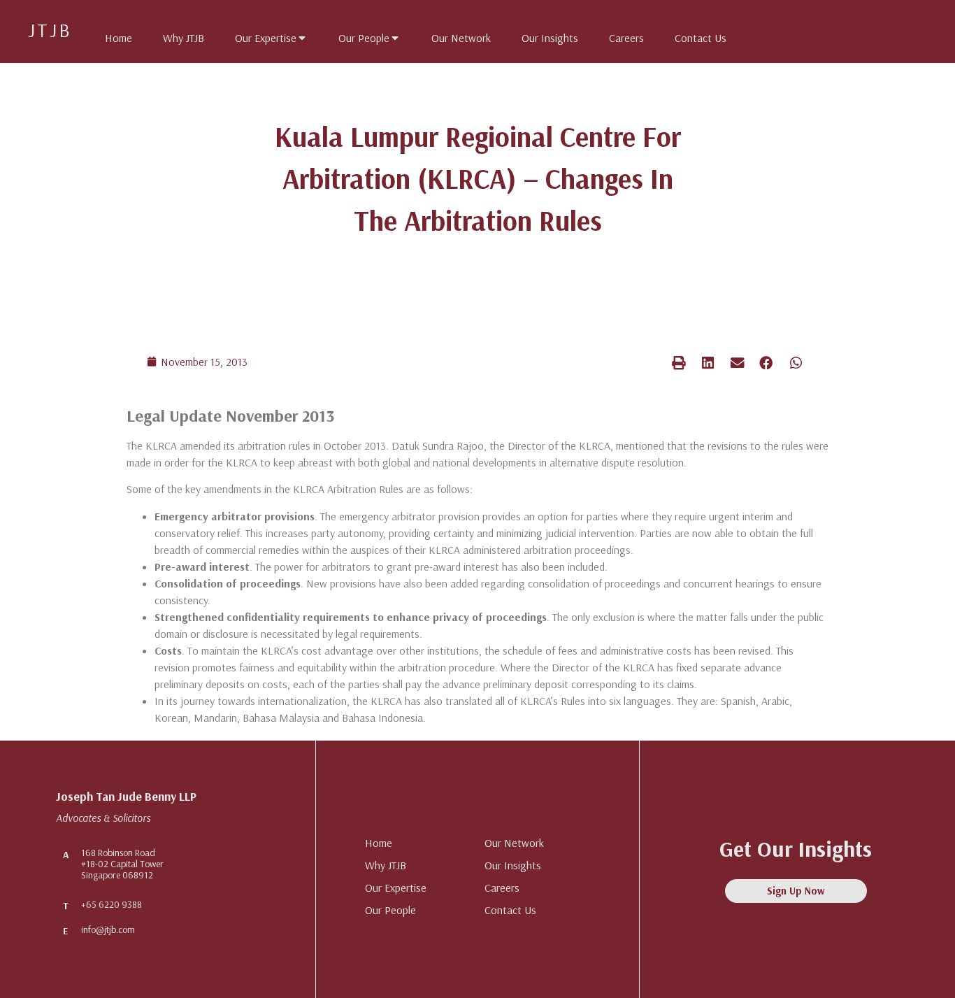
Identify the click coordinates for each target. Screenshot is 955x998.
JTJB (50, 29)
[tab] (111, 35)
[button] (679, 362)
